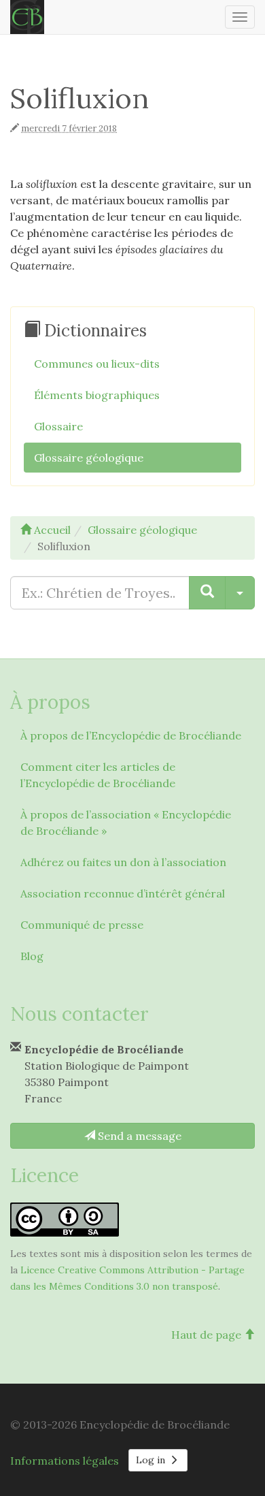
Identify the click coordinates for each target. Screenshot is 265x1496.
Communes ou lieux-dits (97, 363)
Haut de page (207, 1334)
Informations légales (64, 1460)
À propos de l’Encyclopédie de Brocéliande (130, 735)
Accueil (51, 530)
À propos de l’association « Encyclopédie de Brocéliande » (125, 823)
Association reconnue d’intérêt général (122, 893)
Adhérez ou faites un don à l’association (123, 862)
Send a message (138, 1136)
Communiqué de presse (81, 925)
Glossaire (58, 426)
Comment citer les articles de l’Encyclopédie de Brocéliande (97, 775)
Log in (152, 1460)
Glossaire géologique (88, 457)
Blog (31, 956)
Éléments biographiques (97, 395)
